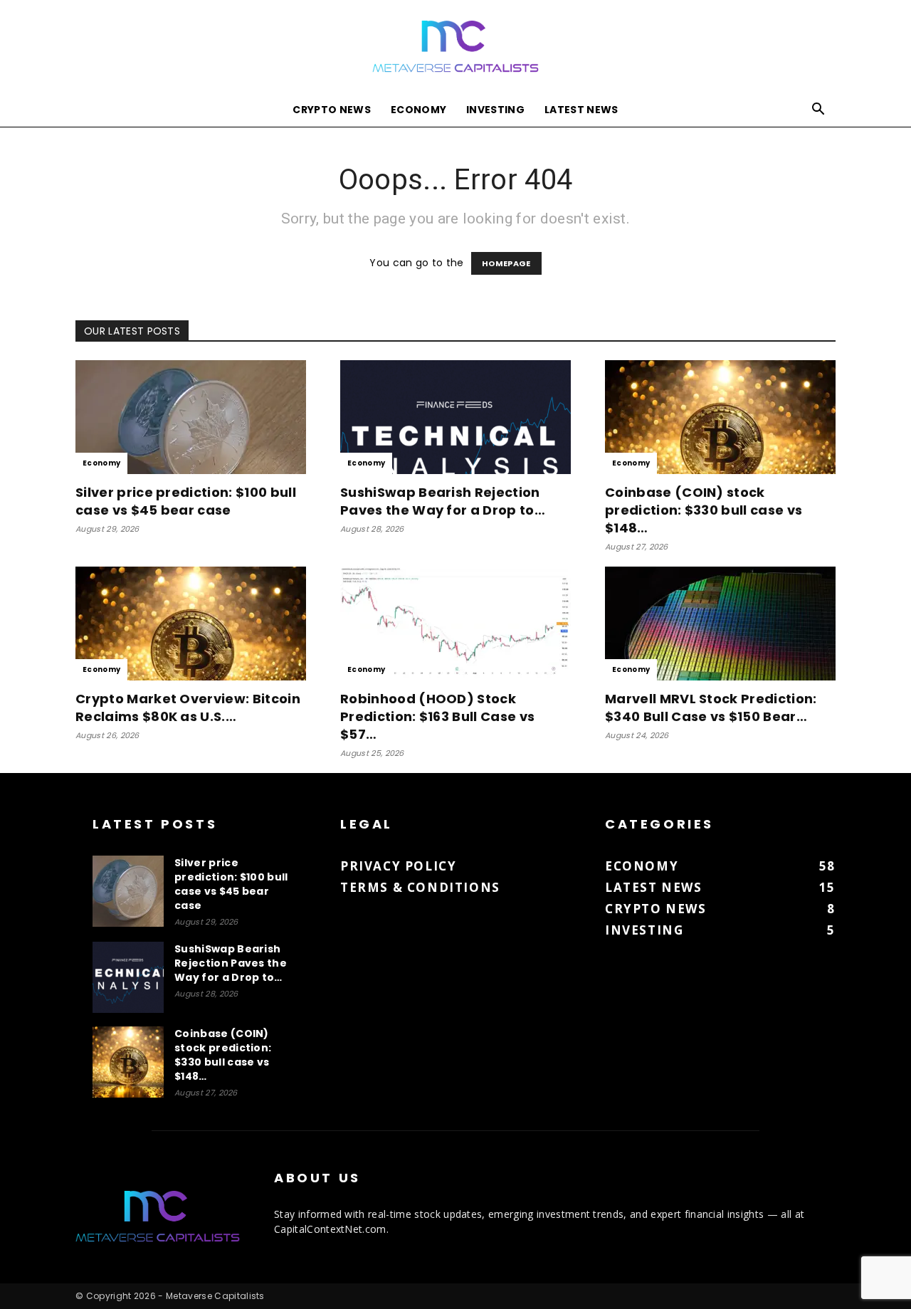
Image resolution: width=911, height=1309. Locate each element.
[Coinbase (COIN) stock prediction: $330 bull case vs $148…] (720, 417)
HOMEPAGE (506, 263)
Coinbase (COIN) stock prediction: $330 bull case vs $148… (703, 510)
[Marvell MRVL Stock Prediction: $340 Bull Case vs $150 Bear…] (720, 623)
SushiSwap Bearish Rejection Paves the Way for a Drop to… (442, 501)
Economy (418, 109)
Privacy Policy (398, 866)
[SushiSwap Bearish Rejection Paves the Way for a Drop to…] (455, 417)
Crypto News (332, 109)
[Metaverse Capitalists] (455, 47)
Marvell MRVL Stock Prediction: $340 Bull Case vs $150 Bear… (711, 707)
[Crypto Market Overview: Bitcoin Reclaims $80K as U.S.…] (190, 623)
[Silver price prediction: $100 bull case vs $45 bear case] (190, 417)
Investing (495, 109)
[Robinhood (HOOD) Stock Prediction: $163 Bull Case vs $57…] (455, 623)
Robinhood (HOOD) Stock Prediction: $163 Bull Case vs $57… (437, 716)
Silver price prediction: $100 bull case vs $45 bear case (185, 501)
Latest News (581, 109)
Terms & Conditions (420, 887)
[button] (818, 110)
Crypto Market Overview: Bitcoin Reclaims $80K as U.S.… (187, 707)
